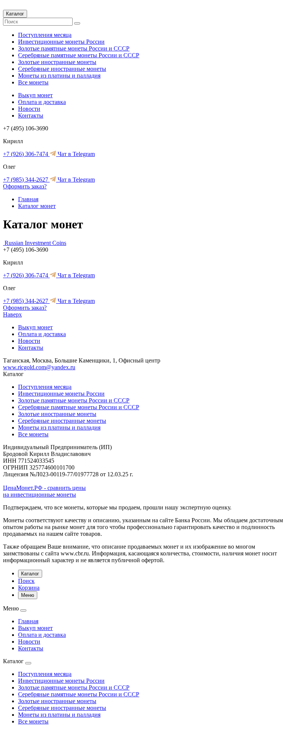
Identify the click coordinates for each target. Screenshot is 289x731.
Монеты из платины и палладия (59, 75)
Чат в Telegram (75, 154)
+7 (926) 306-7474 (26, 154)
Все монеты (33, 82)
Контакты (30, 115)
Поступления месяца (44, 35)
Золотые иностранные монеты (57, 62)
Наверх (12, 314)
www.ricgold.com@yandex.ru (39, 367)
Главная (28, 199)
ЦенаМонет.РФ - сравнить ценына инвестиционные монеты (44, 491)
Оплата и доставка (42, 102)
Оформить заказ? (25, 186)
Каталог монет (37, 206)
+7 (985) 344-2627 (26, 179)
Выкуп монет (35, 95)
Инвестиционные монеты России (61, 41)
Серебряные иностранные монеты (62, 69)
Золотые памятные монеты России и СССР (73, 48)
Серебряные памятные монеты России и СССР (78, 55)
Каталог (15, 14)
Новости (29, 109)
